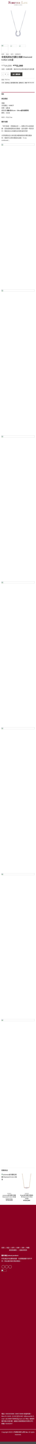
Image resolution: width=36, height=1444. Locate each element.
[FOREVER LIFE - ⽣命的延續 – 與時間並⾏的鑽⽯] (18, 3)
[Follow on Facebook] (3, 1266)
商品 (8, 1247)
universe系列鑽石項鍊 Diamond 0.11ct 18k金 (9, 1196)
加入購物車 (16, 74)
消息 (22, 1247)
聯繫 (27, 1247)
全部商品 (7, 82)
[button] (2, 3)
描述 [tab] (2, 94)
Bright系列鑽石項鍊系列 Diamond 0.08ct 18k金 (26, 1197)
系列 (12, 54)
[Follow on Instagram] (6, 1266)
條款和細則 (13, 1250)
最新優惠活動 (14, 82)
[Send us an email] (10, 1266)
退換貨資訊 (23, 1250)
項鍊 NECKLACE (29, 82)
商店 (7, 54)
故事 (17, 1247)
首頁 (2, 54)
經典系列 (18, 54)
